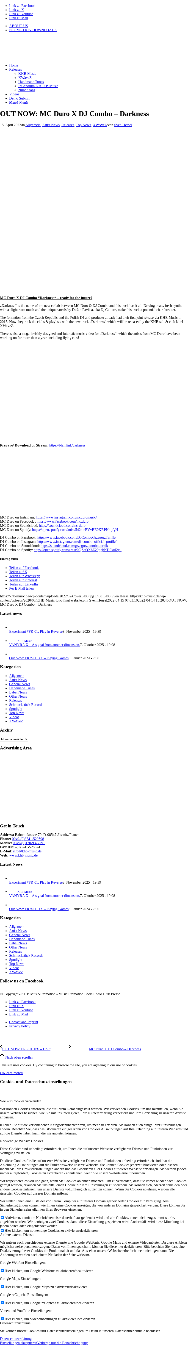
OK (3, 1073)
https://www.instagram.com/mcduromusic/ (66, 517)
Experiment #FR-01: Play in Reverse (36, 631)
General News (19, 684)
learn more (13, 1073)
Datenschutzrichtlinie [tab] (15, 1323)
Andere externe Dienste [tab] (17, 1235)
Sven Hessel (123, 125)
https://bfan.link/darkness (67, 445)
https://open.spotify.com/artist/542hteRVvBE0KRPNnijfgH (75, 530)
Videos (14, 717)
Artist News (51, 125)
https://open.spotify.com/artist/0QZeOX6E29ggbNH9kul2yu (78, 550)
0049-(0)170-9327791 (29, 843)
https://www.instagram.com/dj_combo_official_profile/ (76, 542)
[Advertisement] (94, 787)
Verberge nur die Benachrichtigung (62, 1343)
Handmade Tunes (22, 688)
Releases (67, 125)
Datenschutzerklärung (16, 1339)
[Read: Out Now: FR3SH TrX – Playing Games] (13, 654)
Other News (18, 696)
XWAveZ (100, 125)
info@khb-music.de (27, 851)
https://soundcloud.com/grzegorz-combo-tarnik (74, 546)
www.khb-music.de (23, 855)
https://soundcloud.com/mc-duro (62, 525)
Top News (83, 125)
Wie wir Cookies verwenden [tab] (20, 1101)
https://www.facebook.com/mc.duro (62, 521)
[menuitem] (98, 26)
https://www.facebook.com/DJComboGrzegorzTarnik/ (76, 537)
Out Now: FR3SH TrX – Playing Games (39, 658)
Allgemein (33, 125)
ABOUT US (18, 26)
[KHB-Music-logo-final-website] (34, 57)
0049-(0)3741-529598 (28, 839)
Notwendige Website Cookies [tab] (21, 1141)
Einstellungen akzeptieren (18, 1343)
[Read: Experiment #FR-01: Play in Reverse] (13, 627)
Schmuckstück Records (26, 705)
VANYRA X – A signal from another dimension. (44, 645)
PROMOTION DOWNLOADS (33, 30)
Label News (18, 692)
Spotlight (15, 709)
